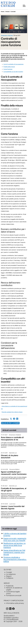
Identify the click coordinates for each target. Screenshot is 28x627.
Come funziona (7, 69)
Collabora (9, 578)
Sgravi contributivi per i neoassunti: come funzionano (14, 473)
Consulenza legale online (13, 592)
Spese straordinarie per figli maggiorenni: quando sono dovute (14, 552)
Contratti (13, 11)
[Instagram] (7, 608)
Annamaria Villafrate (7, 35)
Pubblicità (9, 586)
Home (2, 11)
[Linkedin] (17, 419)
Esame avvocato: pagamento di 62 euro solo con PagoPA (14, 539)
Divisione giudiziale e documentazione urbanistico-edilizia (15, 559)
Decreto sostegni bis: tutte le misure (12, 412)
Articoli (7, 11)
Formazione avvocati (13, 595)
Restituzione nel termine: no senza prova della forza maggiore (14, 545)
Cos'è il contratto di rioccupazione (13, 64)
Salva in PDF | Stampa (10, 423)
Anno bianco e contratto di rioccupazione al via (12, 438)
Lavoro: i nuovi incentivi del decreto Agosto (12, 507)
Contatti (9, 572)
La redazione (11, 574)
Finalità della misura (9, 66)
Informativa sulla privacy (15, 603)
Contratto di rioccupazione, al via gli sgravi (13, 489)
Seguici (9, 576)
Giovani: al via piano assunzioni (9, 456)
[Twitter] (11, 419)
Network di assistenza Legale (14, 589)
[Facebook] (14, 419)
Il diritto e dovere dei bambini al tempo (14, 534)
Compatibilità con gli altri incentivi (13, 71)
